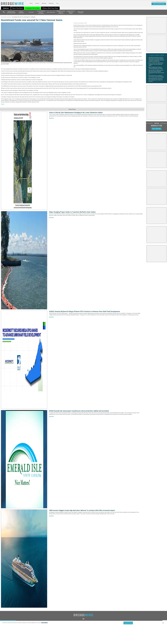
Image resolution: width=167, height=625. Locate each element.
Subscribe (51, 3)
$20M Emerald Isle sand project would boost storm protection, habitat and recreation (79, 411)
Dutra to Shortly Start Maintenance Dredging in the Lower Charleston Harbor (76, 112)
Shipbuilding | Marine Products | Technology (61, 12)
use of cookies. (44, 622)
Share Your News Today (158, 3)
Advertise (44, 3)
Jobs (57, 3)
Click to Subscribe (156, 128)
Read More (51, 118)
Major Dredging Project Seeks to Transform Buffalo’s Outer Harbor (72, 212)
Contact (37, 3)
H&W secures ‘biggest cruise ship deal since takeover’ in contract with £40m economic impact (82, 510)
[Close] (163, 622)
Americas (6, 8)
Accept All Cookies (128, 622)
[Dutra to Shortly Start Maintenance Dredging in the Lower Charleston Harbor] (24, 161)
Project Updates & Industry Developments (41, 12)
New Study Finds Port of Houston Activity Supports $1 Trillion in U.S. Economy (156, 80)
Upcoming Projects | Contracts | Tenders (70, 12)
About (31, 3)
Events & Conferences (21, 12)
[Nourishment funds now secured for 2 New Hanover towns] (27, 42)
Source (2, 104)
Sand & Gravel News (51, 12)
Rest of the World (17, 8)
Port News (31, 12)
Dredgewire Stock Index (32, 8)
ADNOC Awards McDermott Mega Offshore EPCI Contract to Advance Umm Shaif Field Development (84, 311)
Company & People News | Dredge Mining (11, 12)
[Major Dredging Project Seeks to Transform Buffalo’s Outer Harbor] (24, 260)
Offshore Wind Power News (50, 8)
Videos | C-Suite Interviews (80, 12)
